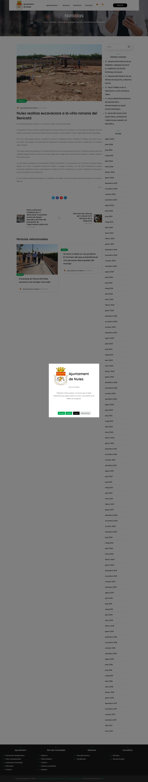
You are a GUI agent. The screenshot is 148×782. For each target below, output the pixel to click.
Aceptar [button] (69, 413)
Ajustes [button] (76, 413)
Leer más (61, 413)
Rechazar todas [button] (85, 413)
